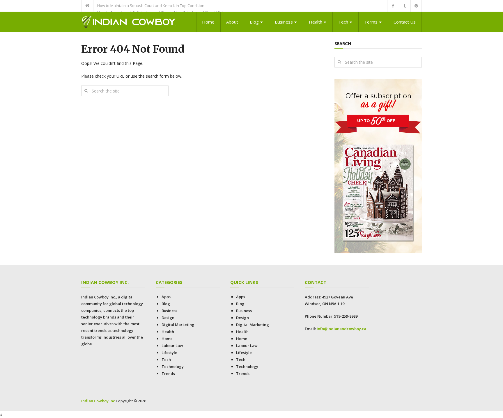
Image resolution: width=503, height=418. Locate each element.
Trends (168, 373)
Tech (343, 22)
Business (284, 22)
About (232, 22)
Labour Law (172, 345)
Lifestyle (169, 352)
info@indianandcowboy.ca (341, 328)
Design (168, 317)
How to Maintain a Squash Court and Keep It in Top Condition (150, 5)
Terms (371, 22)
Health (315, 22)
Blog (254, 22)
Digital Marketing (178, 324)
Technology (173, 366)
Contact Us (405, 22)
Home (208, 22)
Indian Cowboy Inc (98, 400)
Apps (166, 296)
